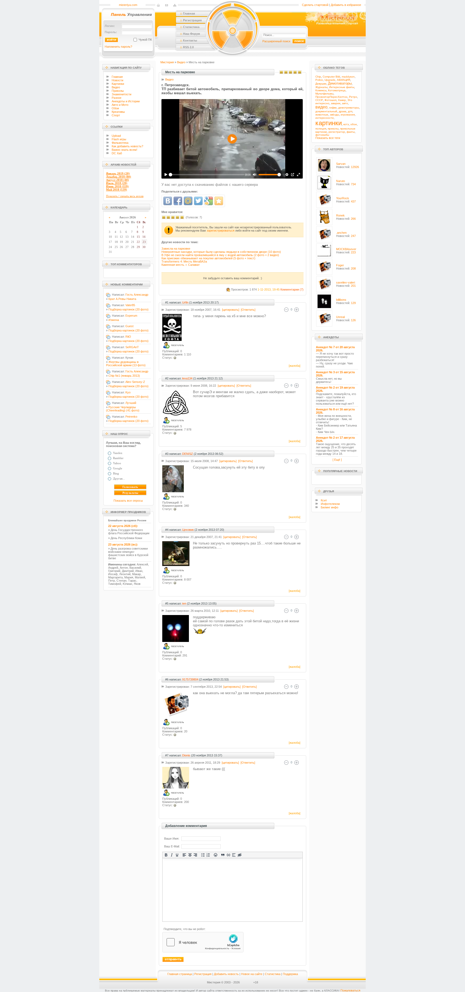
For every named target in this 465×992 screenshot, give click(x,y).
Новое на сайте (251, 974)
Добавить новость (226, 974)
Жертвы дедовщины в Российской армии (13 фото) (126, 363)
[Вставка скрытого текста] (239, 854)
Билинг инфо (329, 507)
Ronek (340, 215)
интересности (324, 117)
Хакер (342, 100)
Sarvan (341, 163)
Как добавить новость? (127, 146)
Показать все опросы (128, 500)
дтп (350, 111)
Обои (115, 108)
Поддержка (290, 974)
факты (351, 131)
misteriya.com (128, 4)
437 (353, 201)
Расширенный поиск (276, 41)
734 (353, 184)
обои (353, 124)
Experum (131, 315)
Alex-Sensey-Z (135, 381)
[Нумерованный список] (208, 854)
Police (319, 79)
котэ (346, 124)
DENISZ (187, 453)
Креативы (118, 111)
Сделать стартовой (315, 4)
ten (184, 603)
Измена (113, 320)
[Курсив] (171, 854)
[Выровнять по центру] (190, 854)
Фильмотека (120, 142)
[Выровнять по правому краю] (195, 854)
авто (345, 103)
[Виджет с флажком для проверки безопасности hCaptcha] (203, 942)
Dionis (186, 755)
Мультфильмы (324, 93)
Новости (117, 80)
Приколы (118, 90)
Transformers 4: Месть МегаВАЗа (184, 261)
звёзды (334, 114)
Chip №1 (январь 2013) (124, 375)
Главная (117, 76)
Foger (340, 265)
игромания (348, 114)
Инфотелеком (330, 503)
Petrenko (131, 416)
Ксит (324, 500)
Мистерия (167, 62)
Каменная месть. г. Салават (180, 264)
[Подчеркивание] (177, 854)
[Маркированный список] (203, 854)
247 (353, 235)
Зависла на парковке (175, 248)
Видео (116, 87)
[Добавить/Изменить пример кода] (228, 854)
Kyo (128, 392)
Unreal (340, 317)
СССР (319, 100)
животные (321, 114)
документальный (326, 111)
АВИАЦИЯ (343, 79)
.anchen (341, 232)
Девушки (320, 83)
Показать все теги (327, 137)
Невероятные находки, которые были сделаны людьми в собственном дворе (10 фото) (221, 251)
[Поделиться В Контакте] (167, 201)
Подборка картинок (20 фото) (128, 309)
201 (353, 285)
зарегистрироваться (220, 230)
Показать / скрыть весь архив (124, 196)
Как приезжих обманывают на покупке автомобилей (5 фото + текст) (208, 258)
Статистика (272, 974)
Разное (116, 97)
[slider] (206, 174)
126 (353, 320)
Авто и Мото (120, 104)
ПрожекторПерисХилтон (331, 96)
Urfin (185, 302)
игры (119, 139)
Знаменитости (121, 94)
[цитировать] (230, 309)
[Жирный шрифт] (166, 854)
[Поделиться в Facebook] (178, 201)
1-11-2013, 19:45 (269, 289)
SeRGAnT (132, 347)
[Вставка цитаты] (223, 854)
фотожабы (322, 134)
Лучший (130, 402)
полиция (320, 128)
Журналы (321, 87)
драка (342, 111)
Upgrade (330, 79)
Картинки (118, 83)
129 (353, 303)
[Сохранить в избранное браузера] (218, 201)
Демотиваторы (340, 83)
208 (353, 268)
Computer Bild (331, 76)
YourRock (342, 198)
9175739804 (190, 679)
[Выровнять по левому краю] (184, 854)
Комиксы (320, 90)
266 (353, 218)
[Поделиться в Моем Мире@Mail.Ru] (188, 201)
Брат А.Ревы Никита (122, 299)
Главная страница (179, 974)
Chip (318, 76)
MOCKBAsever (346, 249)
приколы (333, 128)
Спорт (116, 115)
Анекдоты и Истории (126, 101)
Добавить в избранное (346, 4)
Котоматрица (337, 90)
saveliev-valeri (345, 282)
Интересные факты (341, 87)
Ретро (353, 96)
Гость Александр (136, 294)
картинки (328, 123)
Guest (129, 326)
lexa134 (187, 378)
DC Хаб (117, 153)
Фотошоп (330, 100)
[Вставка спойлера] (234, 854)
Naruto (340, 181)
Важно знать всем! (124, 149)
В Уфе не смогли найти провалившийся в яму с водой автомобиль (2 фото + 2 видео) (220, 255)
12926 (355, 167)
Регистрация (203, 974)
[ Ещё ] (337, 459)
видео (321, 107)
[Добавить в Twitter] (198, 201)
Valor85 (130, 305)
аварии (335, 103)
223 (353, 252)
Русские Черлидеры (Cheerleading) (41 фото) (122, 409)
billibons (341, 299)
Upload (116, 135)
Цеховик (188, 529)
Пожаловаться (350, 990)
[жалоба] (294, 365)
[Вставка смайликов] (216, 854)
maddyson (348, 76)
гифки (333, 107)
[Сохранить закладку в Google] (208, 201)
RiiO (128, 336)
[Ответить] (247, 309)
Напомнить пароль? (118, 46)
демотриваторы (348, 107)
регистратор (337, 131)
